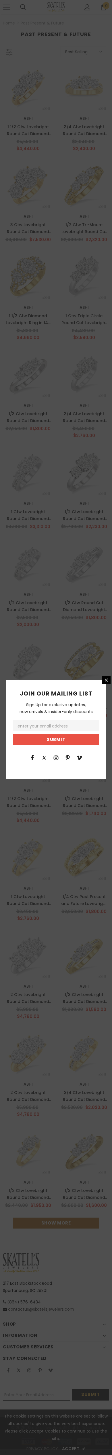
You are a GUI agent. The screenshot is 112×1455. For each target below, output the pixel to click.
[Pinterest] (67, 757)
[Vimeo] (79, 757)
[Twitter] (44, 757)
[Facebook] (32, 757)
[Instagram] (56, 757)
